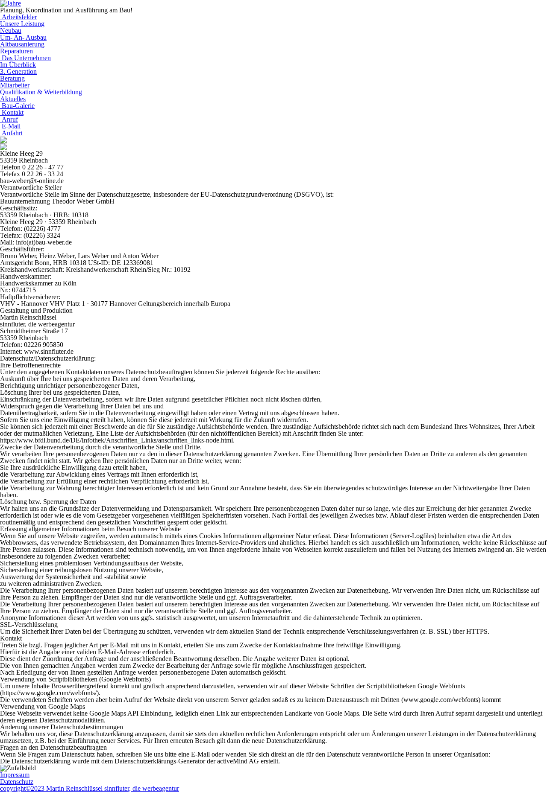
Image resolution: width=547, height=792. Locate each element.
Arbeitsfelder (18, 16)
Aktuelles (13, 98)
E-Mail (10, 126)
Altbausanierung (22, 44)
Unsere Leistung (22, 23)
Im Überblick (18, 64)
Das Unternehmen (25, 57)
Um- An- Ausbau (23, 37)
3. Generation (18, 71)
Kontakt (12, 112)
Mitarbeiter (14, 85)
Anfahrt (11, 133)
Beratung (12, 78)
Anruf (9, 119)
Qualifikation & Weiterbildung (41, 92)
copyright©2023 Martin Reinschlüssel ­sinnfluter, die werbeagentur (89, 788)
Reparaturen (16, 51)
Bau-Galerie (17, 105)
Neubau (10, 30)
